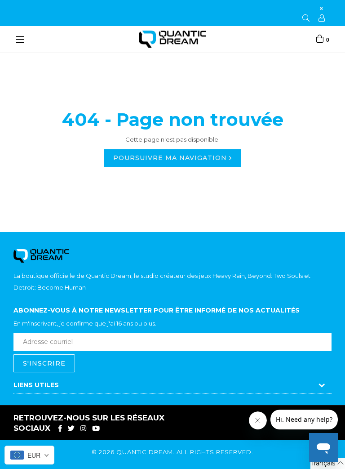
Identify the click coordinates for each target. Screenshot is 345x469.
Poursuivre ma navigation (171, 158)
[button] (327, 463)
